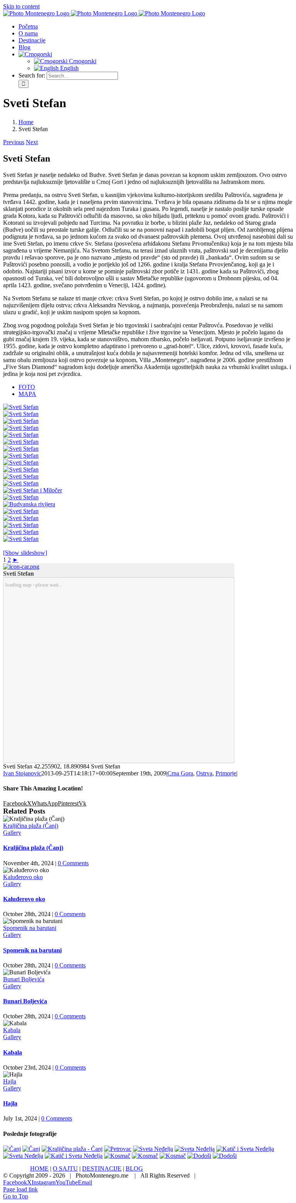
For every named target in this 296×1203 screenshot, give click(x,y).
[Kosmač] (117, 1155)
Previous (13, 142)
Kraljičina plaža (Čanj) (30, 825)
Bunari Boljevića (23, 979)
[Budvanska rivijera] (29, 504)
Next (32, 142)
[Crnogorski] (35, 54)
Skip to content (21, 6)
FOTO (26, 387)
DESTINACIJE (101, 1168)
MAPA (27, 394)
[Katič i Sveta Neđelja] (245, 1149)
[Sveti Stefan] (21, 407)
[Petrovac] (117, 1149)
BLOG (134, 1168)
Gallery (12, 832)
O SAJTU (65, 1168)
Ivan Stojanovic (22, 773)
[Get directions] (21, 566)
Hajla (9, 1081)
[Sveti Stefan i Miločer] (32, 490)
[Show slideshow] (25, 552)
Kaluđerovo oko (23, 877)
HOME (39, 1168)
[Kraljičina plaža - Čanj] (72, 1149)
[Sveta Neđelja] (153, 1149)
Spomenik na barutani (29, 928)
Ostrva (204, 773)
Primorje (225, 773)
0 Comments (73, 863)
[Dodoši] (199, 1155)
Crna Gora (180, 773)
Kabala (11, 1030)
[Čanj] (12, 1149)
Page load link (20, 1189)
